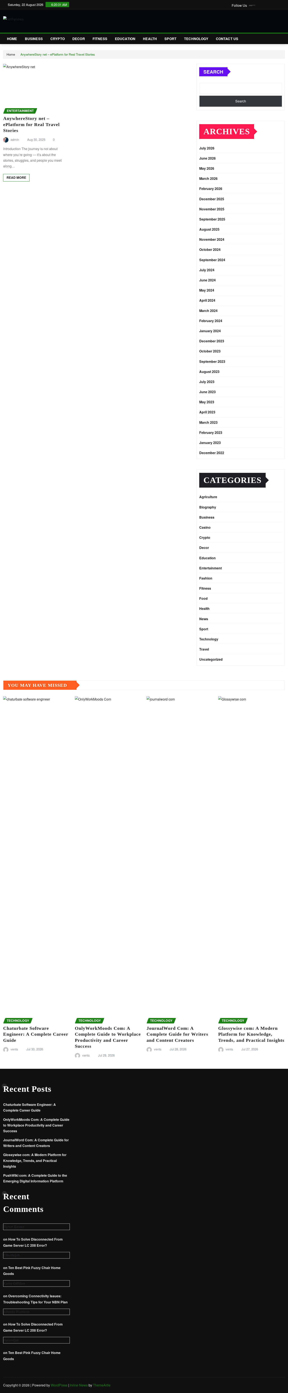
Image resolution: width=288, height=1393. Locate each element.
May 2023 (206, 401)
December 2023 (211, 341)
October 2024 (210, 249)
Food (203, 598)
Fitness (100, 38)
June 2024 (207, 280)
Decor (78, 38)
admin (15, 139)
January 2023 (210, 442)
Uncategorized (211, 659)
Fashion (205, 578)
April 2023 (207, 412)
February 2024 (210, 320)
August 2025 (209, 229)
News (203, 618)
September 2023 (212, 361)
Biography (207, 507)
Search (213, 71)
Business (34, 38)
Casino (205, 527)
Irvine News (79, 1385)
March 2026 (208, 178)
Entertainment (210, 568)
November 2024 (211, 239)
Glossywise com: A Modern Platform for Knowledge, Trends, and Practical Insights (251, 1034)
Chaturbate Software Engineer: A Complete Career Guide (35, 1034)
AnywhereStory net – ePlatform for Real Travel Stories (57, 54)
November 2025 (211, 209)
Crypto (57, 38)
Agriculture (208, 496)
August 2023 (209, 371)
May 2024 (206, 290)
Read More (16, 177)
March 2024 (208, 310)
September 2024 (212, 259)
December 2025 (211, 198)
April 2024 (207, 300)
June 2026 (207, 158)
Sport (170, 38)
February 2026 (210, 188)
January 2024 (210, 330)
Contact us (227, 38)
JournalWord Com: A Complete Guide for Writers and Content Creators (177, 1034)
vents (14, 1049)
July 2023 (206, 381)
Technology (196, 38)
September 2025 (212, 219)
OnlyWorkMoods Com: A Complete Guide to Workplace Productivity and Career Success (36, 1125)
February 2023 (210, 432)
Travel (204, 649)
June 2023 (207, 391)
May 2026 (206, 168)
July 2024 (206, 270)
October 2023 (210, 351)
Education (125, 38)
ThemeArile (101, 1385)
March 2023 (208, 422)
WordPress (59, 1385)
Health (150, 38)
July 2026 (206, 148)
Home (12, 38)
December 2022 (211, 452)
